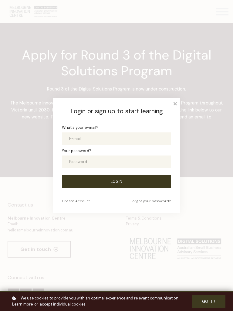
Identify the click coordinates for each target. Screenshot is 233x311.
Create (76, 201)
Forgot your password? (150, 201)
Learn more (22, 304)
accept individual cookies (63, 304)
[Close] (175, 103)
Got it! (208, 301)
